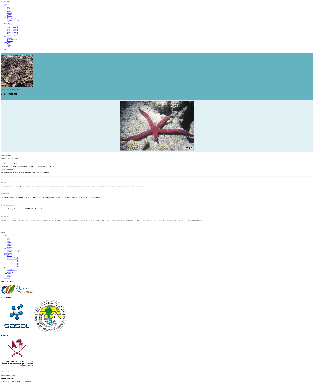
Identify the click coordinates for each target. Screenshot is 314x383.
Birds (8, 7)
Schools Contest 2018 (12, 29)
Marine (9, 14)
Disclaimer (10, 41)
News (8, 44)
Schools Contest (8, 23)
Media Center (7, 42)
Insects (9, 8)
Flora (8, 10)
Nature (5, 5)
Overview (9, 24)
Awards (9, 45)
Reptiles (9, 11)
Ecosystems (7, 17)
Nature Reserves (8, 21)
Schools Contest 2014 (12, 35)
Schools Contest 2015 (12, 33)
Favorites (9, 16)
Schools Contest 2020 (12, 26)
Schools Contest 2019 (12, 27)
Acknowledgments (12, 39)
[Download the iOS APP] (7, 381)
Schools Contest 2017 (12, 30)
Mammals (9, 13)
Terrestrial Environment (13, 20)
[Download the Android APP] (23, 381)
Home (5, 4)
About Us (6, 36)
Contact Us (7, 46)
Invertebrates (13, 89)
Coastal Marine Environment (14, 19)
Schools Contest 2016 (12, 32)
